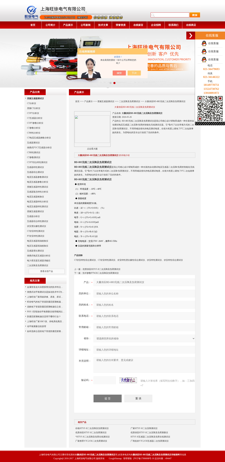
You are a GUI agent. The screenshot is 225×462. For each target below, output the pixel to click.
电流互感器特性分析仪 (37, 201)
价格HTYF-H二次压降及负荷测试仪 (92, 428)
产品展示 (68, 25)
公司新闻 (86, 25)
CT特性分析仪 (33, 133)
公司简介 (50, 25)
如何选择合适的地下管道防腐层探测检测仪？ (48, 331)
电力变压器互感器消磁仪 (38, 260)
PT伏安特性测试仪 (35, 236)
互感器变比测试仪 (35, 251)
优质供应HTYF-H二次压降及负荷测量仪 (149, 432)
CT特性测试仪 (33, 152)
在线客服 (213, 43)
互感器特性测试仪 (35, 167)
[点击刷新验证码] (128, 380)
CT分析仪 (31, 103)
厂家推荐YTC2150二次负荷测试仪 (91, 441)
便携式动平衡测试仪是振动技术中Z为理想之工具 (50, 292)
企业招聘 (156, 25)
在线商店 (191, 25)
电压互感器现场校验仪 (37, 246)
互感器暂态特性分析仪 (37, 192)
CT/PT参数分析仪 (35, 123)
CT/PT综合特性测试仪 (37, 162)
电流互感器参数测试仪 (37, 177)
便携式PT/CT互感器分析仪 (39, 147)
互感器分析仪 (33, 216)
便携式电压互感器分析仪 (38, 255)
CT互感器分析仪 (34, 118)
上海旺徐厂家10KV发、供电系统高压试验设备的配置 (52, 321)
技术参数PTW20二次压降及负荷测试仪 (101, 273)
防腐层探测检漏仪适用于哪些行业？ (44, 316)
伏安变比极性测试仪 (36, 226)
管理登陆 (127, 458)
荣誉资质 (121, 25)
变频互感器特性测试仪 (37, 187)
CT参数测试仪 (33, 157)
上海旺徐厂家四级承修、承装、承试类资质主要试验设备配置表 (56, 297)
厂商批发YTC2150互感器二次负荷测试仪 (150, 441)
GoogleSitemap (115, 458)
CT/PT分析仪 (33, 113)
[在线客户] (190, 35)
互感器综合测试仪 (35, 172)
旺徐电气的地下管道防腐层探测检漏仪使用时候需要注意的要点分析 (58, 302)
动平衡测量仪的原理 (36, 326)
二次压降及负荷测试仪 (129, 101)
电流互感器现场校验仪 (37, 241)
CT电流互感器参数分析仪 (39, 138)
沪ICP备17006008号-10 (143, 458)
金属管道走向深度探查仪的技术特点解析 (46, 287)
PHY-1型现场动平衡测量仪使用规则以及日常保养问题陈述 (54, 311)
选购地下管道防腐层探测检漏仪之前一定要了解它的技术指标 (55, 306)
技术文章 (103, 25)
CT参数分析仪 (33, 128)
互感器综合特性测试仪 (37, 221)
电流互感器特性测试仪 (37, 206)
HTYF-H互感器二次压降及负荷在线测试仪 (150, 437)
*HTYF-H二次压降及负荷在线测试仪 (92, 437)
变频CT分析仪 (33, 108)
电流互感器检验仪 (35, 196)
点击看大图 (92, 149)
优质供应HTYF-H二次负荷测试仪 (91, 432)
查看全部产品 (46, 271)
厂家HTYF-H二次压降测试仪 (144, 428)
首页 (32, 25)
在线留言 (138, 25)
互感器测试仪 (33, 142)
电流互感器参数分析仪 (37, 182)
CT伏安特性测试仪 (35, 231)
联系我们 (173, 25)
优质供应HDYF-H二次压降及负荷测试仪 (101, 269)
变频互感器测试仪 (105, 101)
